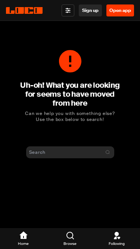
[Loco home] (24, 10)
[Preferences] (68, 10)
